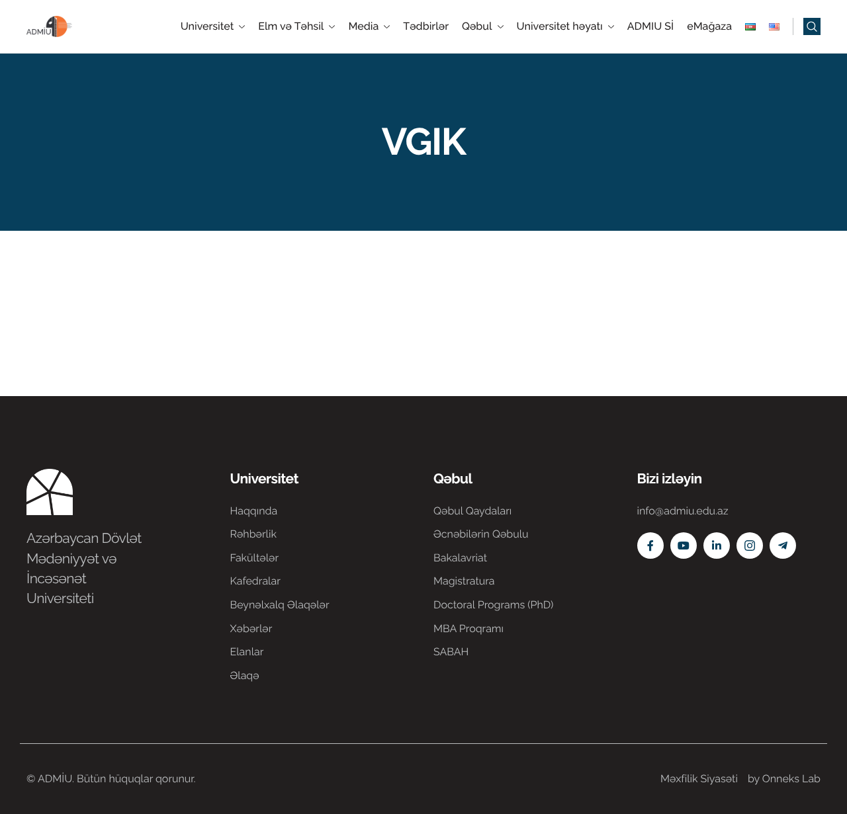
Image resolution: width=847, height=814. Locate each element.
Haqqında (254, 511)
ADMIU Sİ (650, 26)
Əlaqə (244, 675)
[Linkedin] (716, 545)
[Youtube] (683, 545)
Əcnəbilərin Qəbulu (481, 534)
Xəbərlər (251, 628)
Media (363, 26)
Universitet (207, 26)
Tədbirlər (426, 26)
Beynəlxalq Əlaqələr (280, 604)
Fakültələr (254, 557)
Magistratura (464, 581)
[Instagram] (749, 545)
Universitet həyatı (560, 26)
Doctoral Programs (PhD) (493, 604)
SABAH (450, 651)
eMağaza (709, 26)
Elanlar (247, 651)
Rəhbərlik (253, 534)
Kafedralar (255, 581)
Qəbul (477, 26)
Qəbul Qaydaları (472, 511)
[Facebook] (650, 545)
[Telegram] (783, 545)
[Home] (66, 25)
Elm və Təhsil (291, 26)
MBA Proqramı (468, 628)
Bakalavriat (460, 557)
